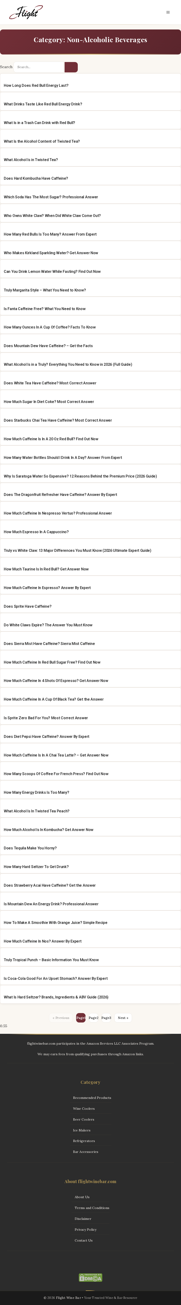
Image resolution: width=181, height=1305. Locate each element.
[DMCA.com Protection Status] (90, 1281)
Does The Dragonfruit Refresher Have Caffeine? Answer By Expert (60, 494)
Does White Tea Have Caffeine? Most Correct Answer (50, 383)
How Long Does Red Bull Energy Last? (36, 85)
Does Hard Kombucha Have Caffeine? (36, 178)
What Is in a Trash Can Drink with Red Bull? (39, 123)
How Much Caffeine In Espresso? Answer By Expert (47, 588)
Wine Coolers (84, 1108)
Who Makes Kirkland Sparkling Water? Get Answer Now (51, 253)
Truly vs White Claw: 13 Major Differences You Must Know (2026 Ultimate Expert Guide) (77, 550)
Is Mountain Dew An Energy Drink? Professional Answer (51, 904)
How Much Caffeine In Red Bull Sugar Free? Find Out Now (52, 662)
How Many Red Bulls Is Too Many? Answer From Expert (50, 234)
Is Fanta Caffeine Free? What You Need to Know (45, 309)
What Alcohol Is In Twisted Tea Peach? (37, 811)
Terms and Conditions (92, 1208)
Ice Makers (81, 1130)
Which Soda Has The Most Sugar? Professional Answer (51, 197)
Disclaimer (83, 1219)
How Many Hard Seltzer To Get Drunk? (36, 866)
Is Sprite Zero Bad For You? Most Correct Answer (46, 718)
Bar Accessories (85, 1152)
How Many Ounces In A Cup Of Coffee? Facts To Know (49, 327)
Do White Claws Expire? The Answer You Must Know (48, 625)
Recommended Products (92, 1098)
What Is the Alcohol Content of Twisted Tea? (42, 141)
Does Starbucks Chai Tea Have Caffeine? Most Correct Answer (58, 420)
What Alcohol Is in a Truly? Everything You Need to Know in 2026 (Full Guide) (68, 364)
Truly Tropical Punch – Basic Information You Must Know (51, 960)
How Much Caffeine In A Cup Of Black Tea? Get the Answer (54, 699)
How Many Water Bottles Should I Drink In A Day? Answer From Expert (63, 457)
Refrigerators (84, 1141)
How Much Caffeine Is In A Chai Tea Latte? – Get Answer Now (56, 755)
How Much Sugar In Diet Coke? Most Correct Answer (49, 401)
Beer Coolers (83, 1119)
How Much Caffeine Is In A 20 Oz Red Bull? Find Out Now (51, 439)
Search (6, 66)
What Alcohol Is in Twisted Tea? (31, 160)
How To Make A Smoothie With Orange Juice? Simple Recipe (55, 922)
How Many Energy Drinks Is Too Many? (36, 792)
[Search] (71, 67)
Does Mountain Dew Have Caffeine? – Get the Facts (48, 346)
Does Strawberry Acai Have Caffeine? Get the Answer (50, 885)
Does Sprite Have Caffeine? (27, 606)
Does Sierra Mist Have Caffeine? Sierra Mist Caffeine (49, 643)
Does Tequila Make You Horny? (30, 848)
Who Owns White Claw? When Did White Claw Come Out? (52, 215)
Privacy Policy (85, 1229)
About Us (82, 1197)
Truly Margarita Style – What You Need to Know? (45, 290)
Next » (123, 1018)
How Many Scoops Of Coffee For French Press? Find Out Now (56, 774)
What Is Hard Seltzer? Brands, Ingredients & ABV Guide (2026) (56, 997)
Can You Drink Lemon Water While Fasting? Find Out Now (52, 271)
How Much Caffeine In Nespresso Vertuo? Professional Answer (58, 513)
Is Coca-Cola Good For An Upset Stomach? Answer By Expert (55, 978)
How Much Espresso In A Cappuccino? (36, 532)
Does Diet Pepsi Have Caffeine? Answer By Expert (46, 736)
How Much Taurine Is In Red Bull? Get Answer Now (46, 569)
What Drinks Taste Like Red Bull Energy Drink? (43, 104)
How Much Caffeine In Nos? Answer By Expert (42, 941)
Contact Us (84, 1240)
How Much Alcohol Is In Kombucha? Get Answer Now (48, 829)
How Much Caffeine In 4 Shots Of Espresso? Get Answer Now (56, 680)
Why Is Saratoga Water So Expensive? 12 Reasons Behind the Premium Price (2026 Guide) (80, 476)
